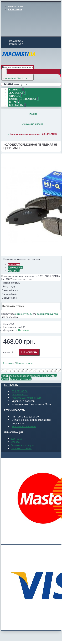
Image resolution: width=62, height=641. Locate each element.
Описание (14, 264)
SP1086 (5, 378)
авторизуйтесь (23, 313)
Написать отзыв (25, 363)
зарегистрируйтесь (48, 313)
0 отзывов (8, 363)
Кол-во (7, 352)
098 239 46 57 (20, 394)
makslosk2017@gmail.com (27, 397)
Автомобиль (15, 267)
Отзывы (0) (14, 270)
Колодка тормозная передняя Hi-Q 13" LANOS (32, 375)
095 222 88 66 (20, 391)
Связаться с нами (21, 448)
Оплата (15, 441)
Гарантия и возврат (22, 445)
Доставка (16, 438)
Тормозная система (21, 378)
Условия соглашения (24, 426)
